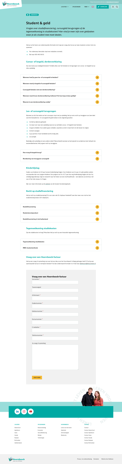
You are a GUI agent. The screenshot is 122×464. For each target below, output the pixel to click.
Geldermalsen (18, 443)
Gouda (16, 435)
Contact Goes (87, 435)
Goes (16, 432)
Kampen (17, 438)
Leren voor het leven (66, 427)
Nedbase (111, 459)
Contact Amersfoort (89, 430)
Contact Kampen (88, 440)
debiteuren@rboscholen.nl (88, 263)
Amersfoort (18, 427)
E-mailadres (36, 327)
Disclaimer (96, 459)
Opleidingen (76, 6)
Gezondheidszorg (42, 432)
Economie (40, 430)
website (47, 184)
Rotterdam (17, 440)
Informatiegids (65, 432)
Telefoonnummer (37, 335)
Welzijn (39, 435)
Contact (86, 427)
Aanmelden (103, 6)
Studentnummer (37, 303)
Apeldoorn (17, 430)
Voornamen (36, 279)
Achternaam (36, 295)
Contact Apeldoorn (89, 432)
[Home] (27, 15)
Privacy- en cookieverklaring (84, 459)
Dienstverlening (42, 427)
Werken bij (63, 435)
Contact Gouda (88, 438)
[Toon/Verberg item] (97, 77)
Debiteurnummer (37, 311)
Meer (85, 6)
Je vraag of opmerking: (39, 343)
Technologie (41, 438)
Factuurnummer (37, 319)
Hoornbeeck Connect (113, 2)
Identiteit (63, 430)
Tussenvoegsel (36, 287)
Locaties (64, 6)
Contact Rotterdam (89, 443)
